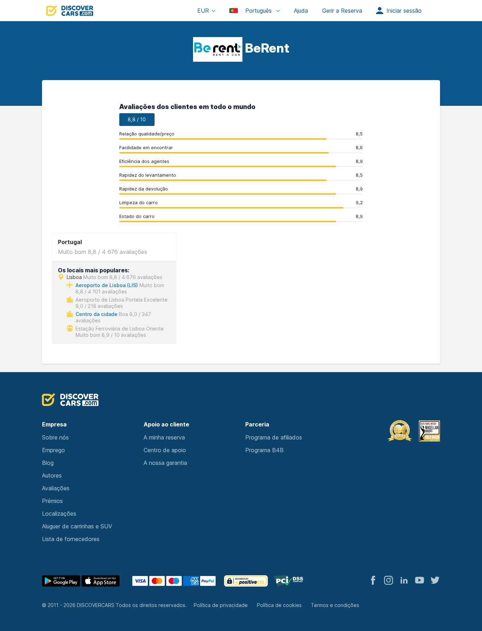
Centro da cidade (97, 314)
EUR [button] (203, 10)
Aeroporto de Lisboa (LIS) (107, 285)
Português (258, 10)
